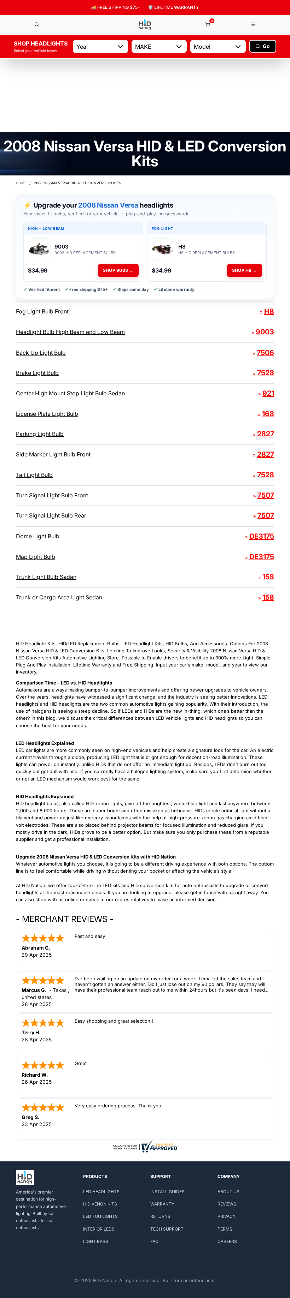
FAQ (154, 1241)
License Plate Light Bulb (47, 413)
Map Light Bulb (35, 556)
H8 (269, 311)
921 (268, 393)
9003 (265, 332)
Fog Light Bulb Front (42, 311)
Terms (225, 1229)
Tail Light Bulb (34, 474)
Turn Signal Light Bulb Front (52, 495)
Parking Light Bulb (40, 433)
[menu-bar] (253, 24)
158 (268, 577)
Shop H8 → (244, 270)
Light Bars (95, 1241)
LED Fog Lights (100, 1216)
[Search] (36, 24)
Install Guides (167, 1191)
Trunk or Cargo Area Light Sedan (59, 597)
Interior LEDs (99, 1229)
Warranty (162, 1204)
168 (268, 413)
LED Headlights (101, 1191)
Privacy (227, 1216)
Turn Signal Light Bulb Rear (51, 515)
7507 (265, 495)
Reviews (227, 1204)
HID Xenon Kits (100, 1204)
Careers (227, 1241)
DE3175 (261, 536)
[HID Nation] (145, 24)
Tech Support (167, 1229)
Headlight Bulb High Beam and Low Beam (70, 331)
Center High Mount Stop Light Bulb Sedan (70, 393)
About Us (228, 1191)
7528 (265, 373)
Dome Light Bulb (37, 536)
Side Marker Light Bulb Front (53, 454)
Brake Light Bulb (37, 372)
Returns (160, 1216)
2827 (265, 434)
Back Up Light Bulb (41, 352)
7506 (265, 352)
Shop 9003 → (118, 270)
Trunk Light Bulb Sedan (46, 576)
